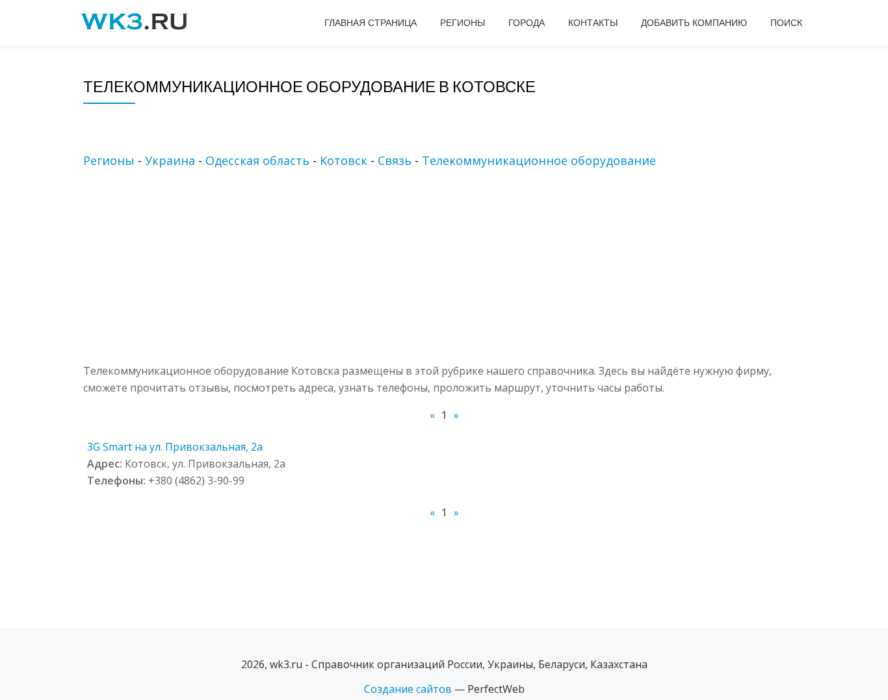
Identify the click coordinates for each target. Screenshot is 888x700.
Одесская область (257, 160)
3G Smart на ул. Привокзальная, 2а (175, 447)
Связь (394, 160)
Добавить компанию (694, 23)
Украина (170, 160)
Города (526, 23)
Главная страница (370, 23)
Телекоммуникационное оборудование (539, 160)
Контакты (593, 23)
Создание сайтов (408, 689)
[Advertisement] (463, 271)
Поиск (786, 23)
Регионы (462, 23)
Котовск (343, 160)
